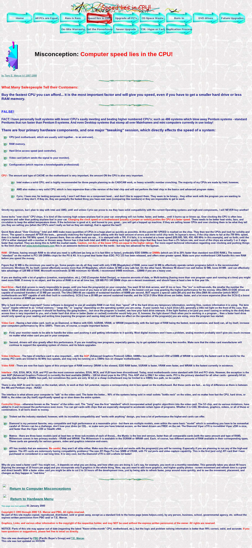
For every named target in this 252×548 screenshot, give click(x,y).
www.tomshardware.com (40, 245)
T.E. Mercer (77, 538)
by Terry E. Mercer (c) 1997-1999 (19, 75)
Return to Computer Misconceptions (40, 489)
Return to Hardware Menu (31, 499)
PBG (35, 538)
